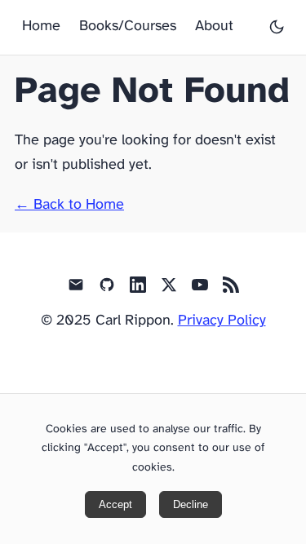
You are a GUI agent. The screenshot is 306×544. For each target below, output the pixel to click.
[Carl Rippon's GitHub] (107, 289)
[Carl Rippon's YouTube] (200, 289)
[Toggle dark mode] (276, 27)
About (214, 26)
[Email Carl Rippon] (76, 289)
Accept (115, 504)
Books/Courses (127, 26)
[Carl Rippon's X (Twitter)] (169, 289)
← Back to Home (69, 205)
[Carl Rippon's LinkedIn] (138, 289)
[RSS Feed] (231, 289)
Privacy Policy (222, 321)
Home (41, 26)
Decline (190, 504)
